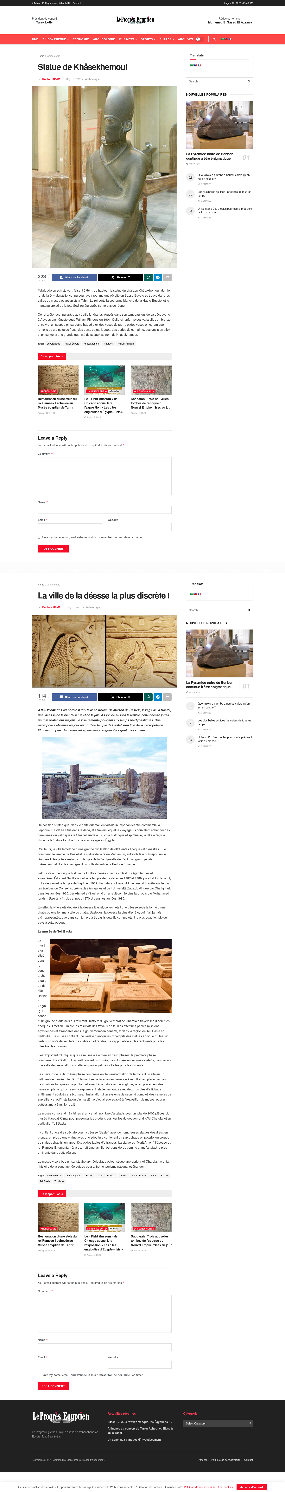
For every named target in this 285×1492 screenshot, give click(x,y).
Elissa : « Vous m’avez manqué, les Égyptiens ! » (140, 1422)
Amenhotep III (54, 1175)
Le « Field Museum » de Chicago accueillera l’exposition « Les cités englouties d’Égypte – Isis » (103, 405)
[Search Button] (214, 39)
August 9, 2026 (93, 417)
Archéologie (104, 39)
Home (41, 55)
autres (165, 39)
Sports (147, 39)
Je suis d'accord (251, 1487)
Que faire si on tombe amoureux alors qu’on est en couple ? (224, 177)
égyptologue (53, 343)
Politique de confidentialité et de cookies (208, 1487)
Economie (81, 39)
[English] (226, 38)
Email (43, 520)
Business (126, 39)
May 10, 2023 (73, 79)
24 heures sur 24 (97, 391)
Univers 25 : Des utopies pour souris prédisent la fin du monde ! (225, 210)
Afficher (36, 3)
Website (113, 520)
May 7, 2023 (73, 607)
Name (43, 502)
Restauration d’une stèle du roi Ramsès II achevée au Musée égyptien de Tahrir (57, 403)
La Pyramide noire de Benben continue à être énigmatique (209, 156)
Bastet (89, 1175)
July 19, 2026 (139, 412)
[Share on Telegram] (158, 277)
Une (35, 39)
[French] (230, 38)
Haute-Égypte (72, 343)
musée (123, 1175)
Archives (185, 39)
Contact (77, 3)
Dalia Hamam (51, 79)
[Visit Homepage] (135, 20)
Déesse (111, 1175)
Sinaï (153, 1175)
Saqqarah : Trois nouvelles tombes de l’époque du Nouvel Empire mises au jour (151, 403)
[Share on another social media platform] (167, 277)
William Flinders (125, 343)
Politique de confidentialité (56, 3)
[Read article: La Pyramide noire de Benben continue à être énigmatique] (219, 125)
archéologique (73, 1175)
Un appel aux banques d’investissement (134, 1439)
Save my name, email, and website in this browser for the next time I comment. (93, 537)
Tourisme (59, 1181)
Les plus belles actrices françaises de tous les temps (224, 193)
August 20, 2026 (47, 412)
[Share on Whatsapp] (148, 277)
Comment (45, 453)
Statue (164, 1175)
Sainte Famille (139, 1175)
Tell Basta (45, 1181)
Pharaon (108, 343)
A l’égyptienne (54, 39)
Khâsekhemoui (91, 343)
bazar (100, 1175)
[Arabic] (223, 38)
